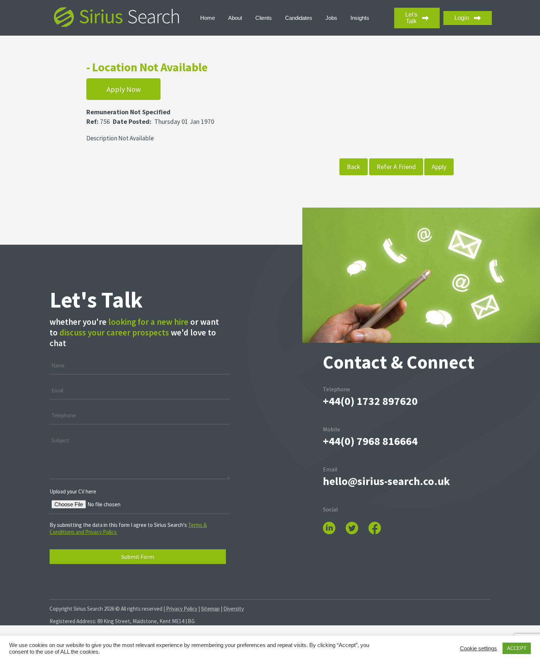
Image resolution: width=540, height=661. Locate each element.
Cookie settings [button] (478, 648)
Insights (359, 18)
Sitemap (210, 608)
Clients (263, 18)
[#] (356, 522)
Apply (439, 166)
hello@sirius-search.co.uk (386, 481)
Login (461, 18)
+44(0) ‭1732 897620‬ (370, 401)
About (235, 18)
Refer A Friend (396, 166)
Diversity (233, 608)
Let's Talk (411, 17)
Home (207, 18)
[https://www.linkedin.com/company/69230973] (334, 522)
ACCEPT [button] (516, 648)
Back (353, 166)
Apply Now (124, 89)
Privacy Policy (181, 608)
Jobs (331, 18)
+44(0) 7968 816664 (370, 441)
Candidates (298, 18)
